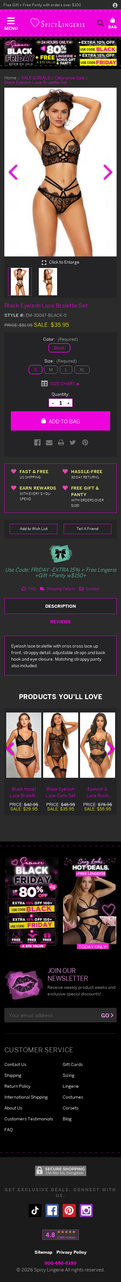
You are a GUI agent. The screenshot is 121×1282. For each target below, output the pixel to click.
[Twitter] (72, 442)
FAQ (32, 588)
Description (60, 606)
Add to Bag (63, 421)
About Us (13, 1107)
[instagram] (86, 1210)
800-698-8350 (61, 1263)
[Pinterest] (85, 442)
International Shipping (26, 1097)
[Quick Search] (100, 23)
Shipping (12, 1075)
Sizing (68, 1075)
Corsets (70, 1107)
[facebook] (52, 1210)
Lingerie (71, 1086)
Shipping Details (60, 588)
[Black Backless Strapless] (31, 902)
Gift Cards (73, 1064)
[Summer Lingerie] (89, 902)
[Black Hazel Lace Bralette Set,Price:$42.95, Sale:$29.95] (23, 745)
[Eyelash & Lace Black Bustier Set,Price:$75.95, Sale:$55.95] (97, 745)
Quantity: (60, 394)
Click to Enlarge (63, 262)
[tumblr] (35, 1210)
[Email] (49, 442)
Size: (60, 360)
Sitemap (43, 1252)
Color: (60, 339)
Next (111, 749)
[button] (10, 22)
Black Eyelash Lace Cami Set (60, 792)
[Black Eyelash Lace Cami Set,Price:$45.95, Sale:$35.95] (60, 745)
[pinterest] (69, 1210)
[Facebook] (37, 442)
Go (105, 1015)
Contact (92, 588)
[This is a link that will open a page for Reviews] (60, 1234)
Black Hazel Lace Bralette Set (24, 792)
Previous (10, 749)
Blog (67, 1118)
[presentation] (13, 172)
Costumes (73, 1097)
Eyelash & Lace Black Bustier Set (97, 792)
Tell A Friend (87, 528)
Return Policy (17, 1086)
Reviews (60, 621)
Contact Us (15, 1064)
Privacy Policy (71, 1252)
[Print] (61, 442)
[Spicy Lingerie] (57, 23)
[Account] (115, 5)
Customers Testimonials (28, 1118)
